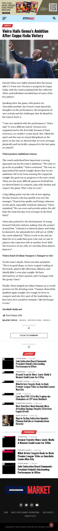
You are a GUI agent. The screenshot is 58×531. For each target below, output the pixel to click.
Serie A (47, 320)
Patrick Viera (35, 320)
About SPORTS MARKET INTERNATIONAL (25, 512)
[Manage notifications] (51, 525)
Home (6, 512)
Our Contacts (48, 512)
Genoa (23, 320)
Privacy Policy (30, 516)
